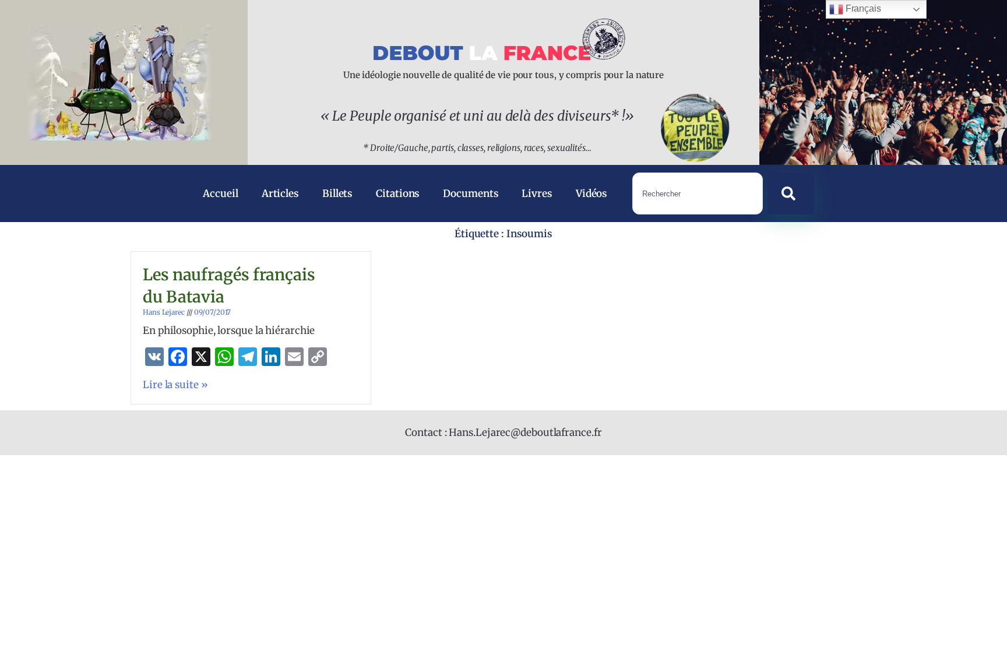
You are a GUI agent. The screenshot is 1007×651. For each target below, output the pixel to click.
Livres (537, 193)
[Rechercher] (790, 193)
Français (862, 8)
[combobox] (697, 193)
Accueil (220, 193)
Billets (337, 193)
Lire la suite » (175, 384)
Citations (398, 193)
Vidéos (591, 193)
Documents (470, 193)
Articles (280, 193)
